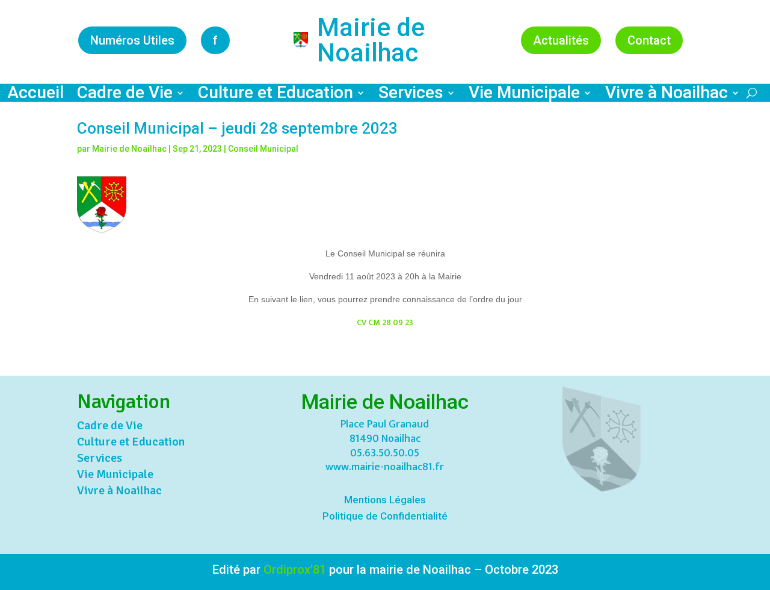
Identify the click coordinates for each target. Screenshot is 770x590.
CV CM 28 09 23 (385, 322)
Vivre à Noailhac (666, 95)
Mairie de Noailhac (129, 149)
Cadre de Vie (125, 95)
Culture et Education (275, 95)
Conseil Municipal (263, 149)
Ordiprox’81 (294, 569)
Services (410, 95)
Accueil (35, 95)
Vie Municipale (524, 95)
